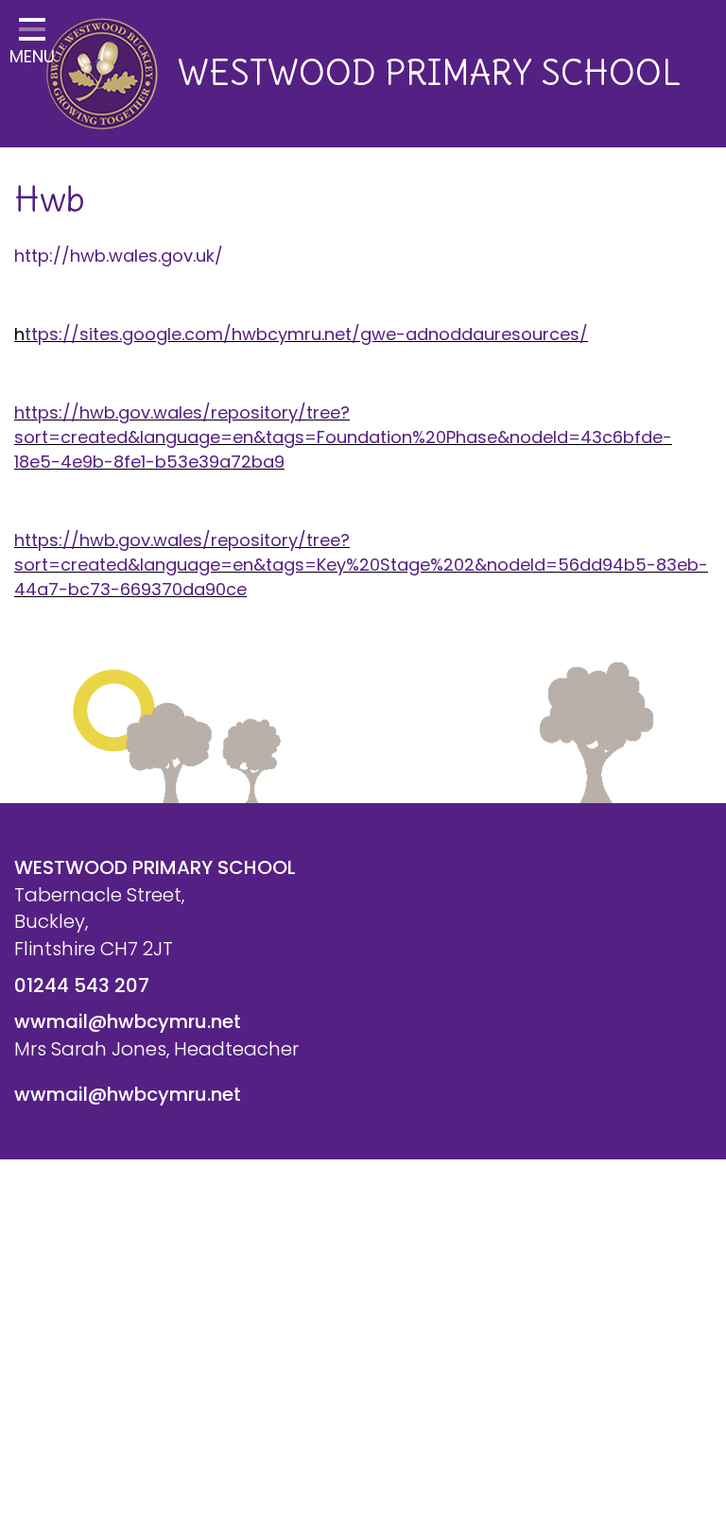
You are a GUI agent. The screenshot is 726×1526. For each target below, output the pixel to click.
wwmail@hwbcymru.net (127, 1021)
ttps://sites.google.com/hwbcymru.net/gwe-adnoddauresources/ (306, 334)
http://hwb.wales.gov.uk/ (118, 255)
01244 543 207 (81, 985)
